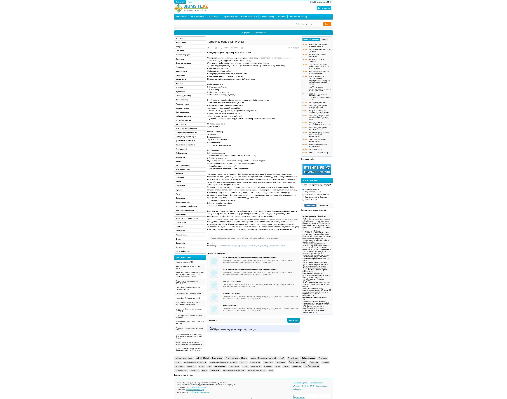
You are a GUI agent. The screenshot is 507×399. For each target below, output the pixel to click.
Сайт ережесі (298, 389)
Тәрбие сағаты (181, 223)
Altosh (209, 48)
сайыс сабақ (255, 366)
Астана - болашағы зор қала (319, 153)
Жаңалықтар (181, 43)
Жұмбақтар (180, 92)
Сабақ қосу (325, 8)
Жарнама (282, 16)
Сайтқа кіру (180, 2)
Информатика (181, 153)
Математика (180, 157)
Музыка (179, 190)
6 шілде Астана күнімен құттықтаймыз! (318, 145)
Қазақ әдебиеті (181, 370)
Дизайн (178, 239)
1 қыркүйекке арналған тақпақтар (188, 294)
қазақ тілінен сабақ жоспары (234, 370)
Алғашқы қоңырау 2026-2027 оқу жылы (188, 267)
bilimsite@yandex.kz (199, 387)
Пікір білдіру (293, 320)
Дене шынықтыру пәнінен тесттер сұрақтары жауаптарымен (319, 134)
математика (219, 366)
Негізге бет (181, 16)
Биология (179, 173)
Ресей (282, 358)
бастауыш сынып (297, 362)
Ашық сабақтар (197, 16)
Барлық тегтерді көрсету (183, 375)
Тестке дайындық (183, 251)
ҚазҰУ (204, 370)
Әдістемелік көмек (183, 169)
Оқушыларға (213, 16)
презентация (234, 366)
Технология (180, 186)
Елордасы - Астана (316, 150)
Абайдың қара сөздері (184, 358)
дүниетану (191, 366)
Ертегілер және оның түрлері (230, 246)
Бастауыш (217, 358)
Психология (180, 231)
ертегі (201, 366)
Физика (178, 161)
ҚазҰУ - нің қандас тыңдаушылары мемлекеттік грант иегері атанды (189, 350)
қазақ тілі (215, 370)
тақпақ (286, 366)
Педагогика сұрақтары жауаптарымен (317, 140)
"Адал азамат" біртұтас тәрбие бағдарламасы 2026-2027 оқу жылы (189, 343)
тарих (277, 366)
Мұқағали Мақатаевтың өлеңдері (263, 358)
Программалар (181, 235)
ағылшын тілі (255, 362)
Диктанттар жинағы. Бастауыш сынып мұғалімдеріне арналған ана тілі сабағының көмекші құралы (190, 274)
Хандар (179, 47)
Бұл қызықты (181, 79)
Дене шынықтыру (183, 202)
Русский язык (293, 358)
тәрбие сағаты (312, 366)
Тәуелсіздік (323, 358)
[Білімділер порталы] (317, 174)
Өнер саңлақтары (183, 55)
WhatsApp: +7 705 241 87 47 (303, 386)
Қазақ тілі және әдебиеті (185, 141)
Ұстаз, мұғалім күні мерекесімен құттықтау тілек (187, 282)
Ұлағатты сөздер (182, 104)
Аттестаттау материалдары (187, 218)
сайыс (245, 366)
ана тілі (243, 362)
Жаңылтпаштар (182, 100)
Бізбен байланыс (249, 16)
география (180, 366)
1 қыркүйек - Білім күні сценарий (253, 33)
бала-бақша (268, 362)
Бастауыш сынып (183, 165)
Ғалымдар (180, 67)
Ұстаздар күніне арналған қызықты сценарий (189, 316)
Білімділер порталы (300, 383)
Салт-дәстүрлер (182, 112)
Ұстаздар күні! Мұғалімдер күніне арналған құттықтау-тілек (188, 303)
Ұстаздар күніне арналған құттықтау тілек (189, 329)
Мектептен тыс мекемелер (186, 128)
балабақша (281, 362)
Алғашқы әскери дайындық (187, 206)
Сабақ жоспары (308, 358)
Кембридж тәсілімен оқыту (186, 133)
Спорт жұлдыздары (183, 63)
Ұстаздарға (180, 38)
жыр (209, 366)
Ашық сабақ (202, 358)
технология (296, 366)
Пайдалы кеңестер (183, 116)
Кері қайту (211, 243)
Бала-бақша (180, 198)
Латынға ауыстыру (298, 16)
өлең (271, 370)
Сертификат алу (230, 16)
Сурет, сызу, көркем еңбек (186, 137)
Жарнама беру (321, 386)
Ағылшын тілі (181, 149)
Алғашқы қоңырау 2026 (184, 262)
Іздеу (327, 24)
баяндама (314, 362)
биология (325, 362)
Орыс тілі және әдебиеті (185, 145)
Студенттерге (181, 247)
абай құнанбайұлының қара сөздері (223, 362)
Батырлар (180, 51)
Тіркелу (190, 2)
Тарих (178, 194)
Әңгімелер (180, 83)
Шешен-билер (181, 71)
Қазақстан (194, 370)
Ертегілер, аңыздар (183, 96)
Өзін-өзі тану (181, 214)
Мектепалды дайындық (185, 210)
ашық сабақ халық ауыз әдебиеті (253, 246)
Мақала (244, 358)
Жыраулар (180, 59)
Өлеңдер (179, 88)
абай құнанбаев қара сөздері (195, 362)
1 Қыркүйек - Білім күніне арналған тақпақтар (189, 310)
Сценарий (179, 227)
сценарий (268, 366)
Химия (178, 182)
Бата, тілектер (181, 124)
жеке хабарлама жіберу (195, 390)
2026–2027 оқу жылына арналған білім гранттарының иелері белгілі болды (189, 336)
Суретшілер (180, 75)
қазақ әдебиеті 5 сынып (276, 246)
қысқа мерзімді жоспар (256, 370)
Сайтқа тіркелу (267, 16)
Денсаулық (180, 243)
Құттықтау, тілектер (183, 120)
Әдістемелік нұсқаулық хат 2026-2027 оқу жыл (190, 322)
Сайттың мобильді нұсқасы (200, 392)
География (180, 178)
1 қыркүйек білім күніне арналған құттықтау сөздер (188, 288)
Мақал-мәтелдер (182, 108)
